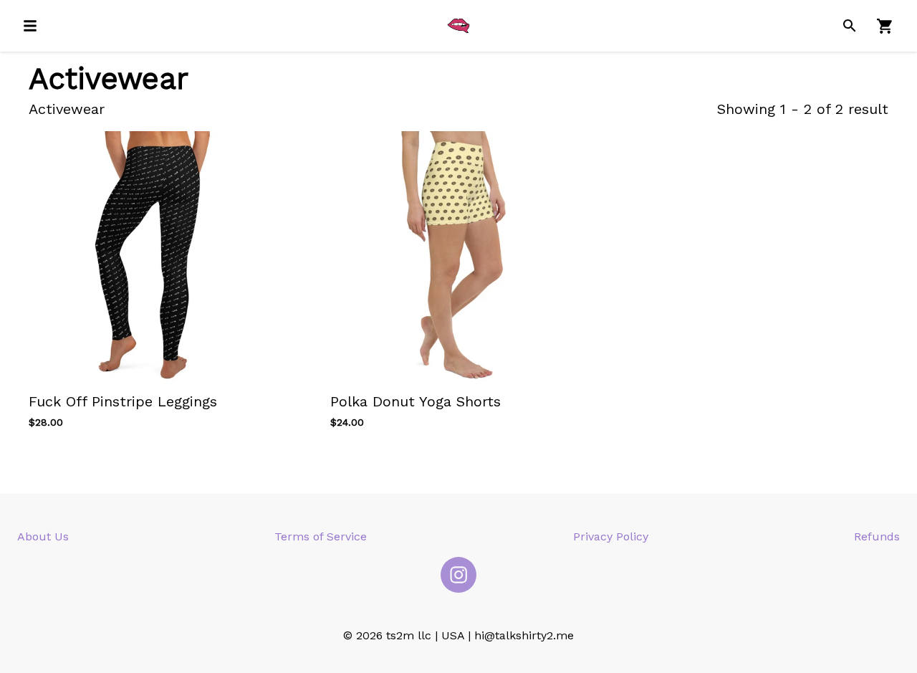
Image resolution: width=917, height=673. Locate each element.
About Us (43, 536)
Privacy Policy (610, 536)
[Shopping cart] (885, 26)
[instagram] (458, 575)
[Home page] (458, 25)
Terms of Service (320, 536)
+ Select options (86, 401)
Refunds (877, 536)
